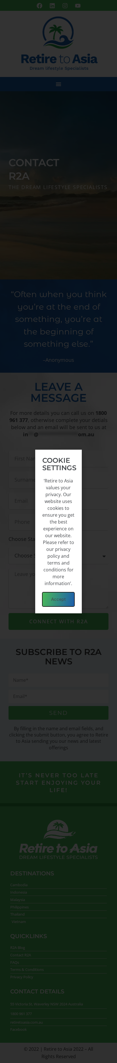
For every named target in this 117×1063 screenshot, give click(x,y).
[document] (58, 531)
